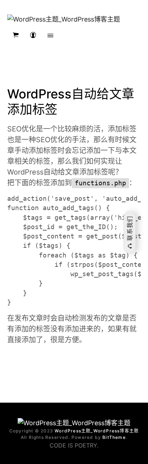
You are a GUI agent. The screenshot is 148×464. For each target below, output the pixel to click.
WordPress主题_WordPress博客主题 (97, 430)
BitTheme (114, 437)
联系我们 (129, 229)
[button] (15, 35)
